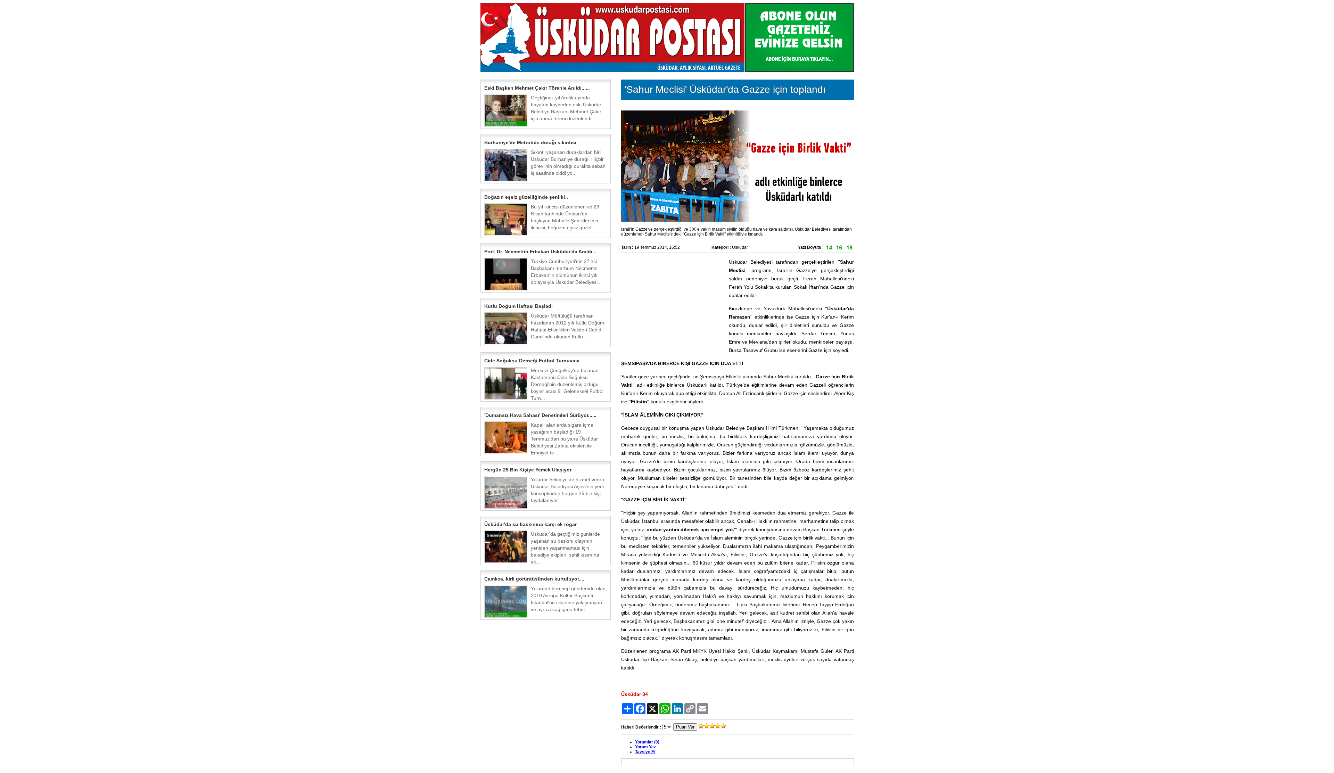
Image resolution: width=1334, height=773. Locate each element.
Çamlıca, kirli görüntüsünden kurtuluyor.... (534, 579)
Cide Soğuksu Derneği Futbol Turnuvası (531, 360)
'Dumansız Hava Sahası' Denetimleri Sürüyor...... (540, 415)
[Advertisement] (673, 301)
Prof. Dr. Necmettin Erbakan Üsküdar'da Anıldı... (540, 251)
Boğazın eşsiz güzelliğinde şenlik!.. (526, 197)
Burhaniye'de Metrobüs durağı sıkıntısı (530, 142)
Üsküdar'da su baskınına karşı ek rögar (530, 524)
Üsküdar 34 (634, 694)
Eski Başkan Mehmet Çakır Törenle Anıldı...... (537, 88)
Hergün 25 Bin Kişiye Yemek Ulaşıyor (527, 469)
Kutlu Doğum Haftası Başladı (518, 306)
